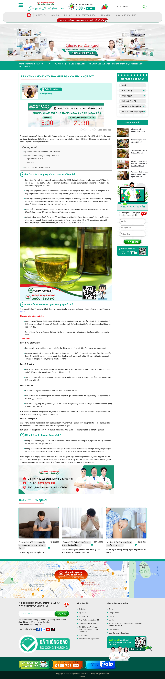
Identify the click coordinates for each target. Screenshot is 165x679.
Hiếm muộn (105, 15)
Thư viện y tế (83, 616)
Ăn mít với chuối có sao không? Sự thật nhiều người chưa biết (139, 174)
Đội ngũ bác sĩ (84, 613)
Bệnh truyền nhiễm (86, 15)
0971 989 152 (84, 635)
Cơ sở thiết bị (128, 96)
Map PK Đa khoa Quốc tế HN (89, 620)
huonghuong (46, 93)
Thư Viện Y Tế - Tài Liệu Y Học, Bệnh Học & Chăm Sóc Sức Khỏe (82, 64)
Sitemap (82, 676)
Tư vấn (111, 609)
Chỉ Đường (127, 90)
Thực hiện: (30, 162)
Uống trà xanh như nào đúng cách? (37, 167)
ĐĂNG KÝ (62, 614)
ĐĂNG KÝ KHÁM (132, 242)
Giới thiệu (41, 15)
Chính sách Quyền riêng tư (30, 625)
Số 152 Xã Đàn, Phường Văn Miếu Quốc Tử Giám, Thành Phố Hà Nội (89, 629)
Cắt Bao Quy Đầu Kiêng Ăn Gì (31, 552)
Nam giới (55, 15)
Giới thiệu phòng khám (132, 106)
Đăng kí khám (114, 613)
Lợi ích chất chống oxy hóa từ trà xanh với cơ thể (42, 152)
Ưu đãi (111, 620)
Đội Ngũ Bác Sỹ (129, 101)
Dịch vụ (111, 616)
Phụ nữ (67, 15)
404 (124, 85)
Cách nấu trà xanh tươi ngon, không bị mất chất (41, 156)
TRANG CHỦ (30, 15)
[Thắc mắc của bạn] (144, 7)
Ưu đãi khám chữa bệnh (132, 111)
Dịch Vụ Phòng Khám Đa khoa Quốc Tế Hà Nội (82, 20)
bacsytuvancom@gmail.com (89, 639)
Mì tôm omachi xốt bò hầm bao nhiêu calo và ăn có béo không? (139, 163)
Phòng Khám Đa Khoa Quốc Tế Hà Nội (35, 64)
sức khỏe (24, 312)
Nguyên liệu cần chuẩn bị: (35, 159)
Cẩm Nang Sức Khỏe (126, 15)
